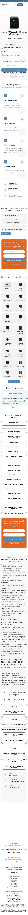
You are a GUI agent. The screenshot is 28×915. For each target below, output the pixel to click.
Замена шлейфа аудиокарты (14, 489)
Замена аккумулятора (14, 493)
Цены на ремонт (14, 883)
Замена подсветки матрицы (14, 456)
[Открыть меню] (25, 4)
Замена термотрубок (14, 498)
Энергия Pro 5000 (14, 893)
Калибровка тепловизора (14, 447)
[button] (12, 407)
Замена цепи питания (14, 502)
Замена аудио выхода (14, 465)
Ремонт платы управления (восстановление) (14, 437)
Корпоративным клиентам (14, 888)
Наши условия (14, 847)
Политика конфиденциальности (14, 845)
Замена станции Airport (14, 451)
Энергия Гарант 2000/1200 (14, 895)
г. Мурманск (5, 1)
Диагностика (14, 884)
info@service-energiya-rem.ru (15, 859)
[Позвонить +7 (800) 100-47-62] (14, 4)
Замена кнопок (14, 427)
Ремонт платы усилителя (14, 479)
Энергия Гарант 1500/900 (14, 897)
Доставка (14, 880)
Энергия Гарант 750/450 (14, 900)
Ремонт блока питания (14, 422)
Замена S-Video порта (14, 470)
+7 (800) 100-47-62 (14, 787)
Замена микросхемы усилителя (14, 484)
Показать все (5, 233)
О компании (14, 878)
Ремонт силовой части (14, 431)
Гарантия (14, 881)
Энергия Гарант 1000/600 (14, 898)
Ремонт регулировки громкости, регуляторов (14, 508)
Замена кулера (14, 442)
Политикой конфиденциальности (16, 77)
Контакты (14, 886)
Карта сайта (14, 872)
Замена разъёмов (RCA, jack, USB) (14, 513)
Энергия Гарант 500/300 (14, 901)
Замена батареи (14, 461)
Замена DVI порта (14, 475)
